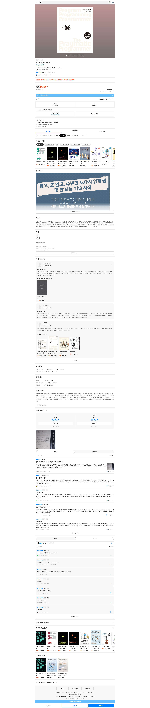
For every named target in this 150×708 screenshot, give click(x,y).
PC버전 (75, 696)
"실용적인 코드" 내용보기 (75, 495)
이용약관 (56, 696)
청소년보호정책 (70, 696)
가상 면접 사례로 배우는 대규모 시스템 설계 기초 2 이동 (74, 641)
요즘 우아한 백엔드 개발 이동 (41, 641)
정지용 (53, 67)
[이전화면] (37, 2)
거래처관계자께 (85, 696)
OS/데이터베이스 (51, 369)
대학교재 (44, 372)
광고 (95, 696)
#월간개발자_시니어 (86, 144)
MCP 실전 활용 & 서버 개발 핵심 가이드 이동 (85, 641)
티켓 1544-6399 (69, 692)
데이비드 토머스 (40, 67)
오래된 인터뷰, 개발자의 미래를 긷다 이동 (42, 347)
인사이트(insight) (40, 69)
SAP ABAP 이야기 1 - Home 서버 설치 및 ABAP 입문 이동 (63, 668)
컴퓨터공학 (55, 372)
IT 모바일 (44, 369)
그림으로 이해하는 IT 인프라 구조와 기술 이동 (96, 640)
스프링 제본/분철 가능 (74, 701)
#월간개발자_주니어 (64, 144)
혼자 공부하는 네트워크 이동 (52, 641)
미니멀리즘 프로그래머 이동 (42, 290)
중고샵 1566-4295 (78, 692)
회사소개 (79, 696)
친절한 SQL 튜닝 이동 (107, 641)
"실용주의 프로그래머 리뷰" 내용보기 (75, 510)
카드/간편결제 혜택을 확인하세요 (104, 99)
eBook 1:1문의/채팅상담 (88, 692)
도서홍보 (91, 696)
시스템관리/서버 (60, 369)
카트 (113, 2)
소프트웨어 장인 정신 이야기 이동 (64, 346)
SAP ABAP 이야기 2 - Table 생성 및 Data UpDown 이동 (52, 668)
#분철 (57, 144)
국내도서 (39, 369)
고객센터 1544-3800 (59, 692)
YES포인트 (38, 89)
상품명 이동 (41, 157)
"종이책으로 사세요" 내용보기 (75, 481)
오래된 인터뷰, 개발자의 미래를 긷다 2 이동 (53, 346)
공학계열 (49, 372)
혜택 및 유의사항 (55, 426)
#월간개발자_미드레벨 (75, 144)
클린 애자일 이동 (75, 346)
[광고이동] (109, 2)
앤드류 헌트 (46, 67)
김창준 (58, 67)
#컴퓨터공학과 (40, 144)
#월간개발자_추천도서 (49, 144)
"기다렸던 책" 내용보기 (75, 524)
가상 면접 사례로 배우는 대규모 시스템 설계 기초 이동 (63, 641)
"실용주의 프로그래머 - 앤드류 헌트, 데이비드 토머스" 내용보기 (75, 465)
